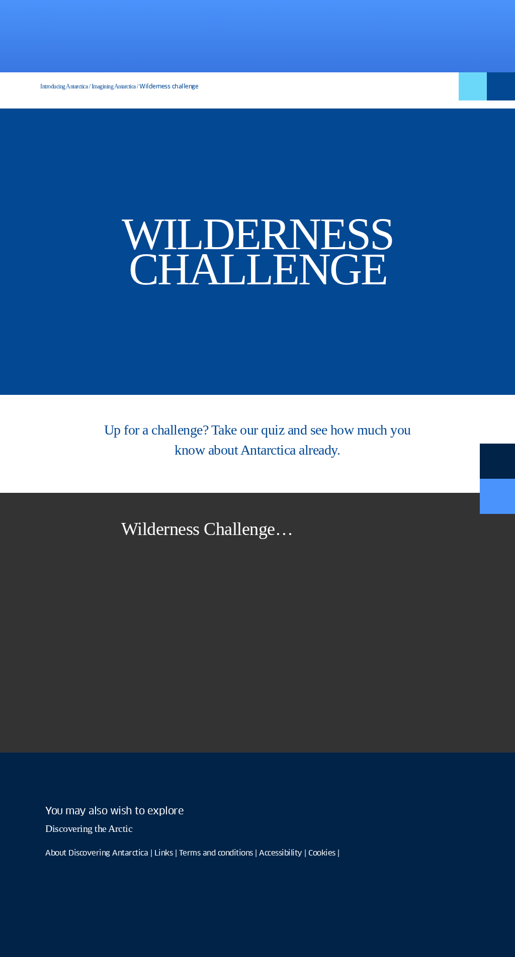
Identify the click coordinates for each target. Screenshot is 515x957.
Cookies (321, 853)
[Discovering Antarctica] (107, 35)
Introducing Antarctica (64, 86)
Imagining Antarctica (114, 86)
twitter (93, 780)
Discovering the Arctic (88, 828)
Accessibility (280, 853)
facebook (57, 780)
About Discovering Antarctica (96, 853)
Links (163, 853)
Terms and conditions (216, 853)
